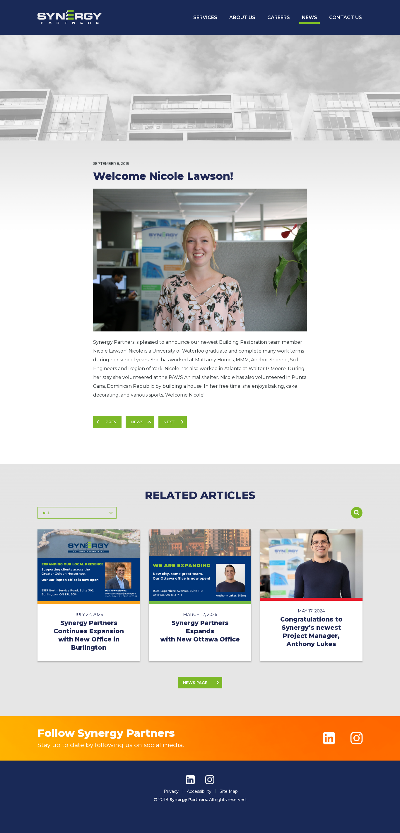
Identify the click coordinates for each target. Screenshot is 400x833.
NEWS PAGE (195, 682)
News (309, 17)
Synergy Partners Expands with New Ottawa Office (200, 631)
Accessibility (199, 791)
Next (169, 421)
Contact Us (345, 17)
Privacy (171, 791)
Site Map (229, 791)
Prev (111, 421)
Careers (278, 17)
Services (205, 17)
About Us (242, 17)
